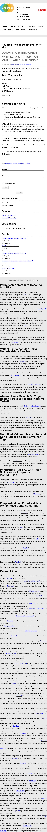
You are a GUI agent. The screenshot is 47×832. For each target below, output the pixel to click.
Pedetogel (10, 586)
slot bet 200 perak (34, 384)
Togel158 (39, 596)
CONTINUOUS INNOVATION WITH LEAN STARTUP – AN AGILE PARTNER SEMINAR (20, 56)
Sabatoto (44, 718)
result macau (17, 461)
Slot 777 (26, 325)
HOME (5, 26)
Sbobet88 (32, 781)
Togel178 (26, 548)
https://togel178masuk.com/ (24, 616)
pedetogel (15, 342)
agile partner (8, 163)
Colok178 (14, 636)
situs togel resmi (31, 631)
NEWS (40, 26)
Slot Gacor (36, 494)
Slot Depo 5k (42, 309)
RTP (25, 295)
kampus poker (9, 626)
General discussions (9, 215)
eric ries (15, 163)
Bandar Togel (20, 791)
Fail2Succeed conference (10, 246)
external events (15, 64)
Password (5, 176)
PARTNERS (20, 29)
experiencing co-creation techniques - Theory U (17, 261)
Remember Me (9, 183)
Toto (37, 539)
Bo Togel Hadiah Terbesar (32, 406)
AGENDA (31, 26)
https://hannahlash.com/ (32, 581)
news (21, 64)
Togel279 (16, 726)
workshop (27, 163)
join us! (42, 10)
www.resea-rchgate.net (36, 608)
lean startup (21, 163)
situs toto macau (11, 653)
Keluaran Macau (33, 454)
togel (21, 527)
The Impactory (27, 64)
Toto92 (13, 683)
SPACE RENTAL (17, 26)
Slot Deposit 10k (16, 375)
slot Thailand (11, 482)
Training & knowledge (9, 218)
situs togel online (21, 663)
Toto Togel (28, 417)
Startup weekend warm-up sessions (14, 238)
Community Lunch (8, 268)
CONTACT (33, 29)
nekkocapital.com (33, 591)
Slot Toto (22, 361)
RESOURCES (7, 29)
